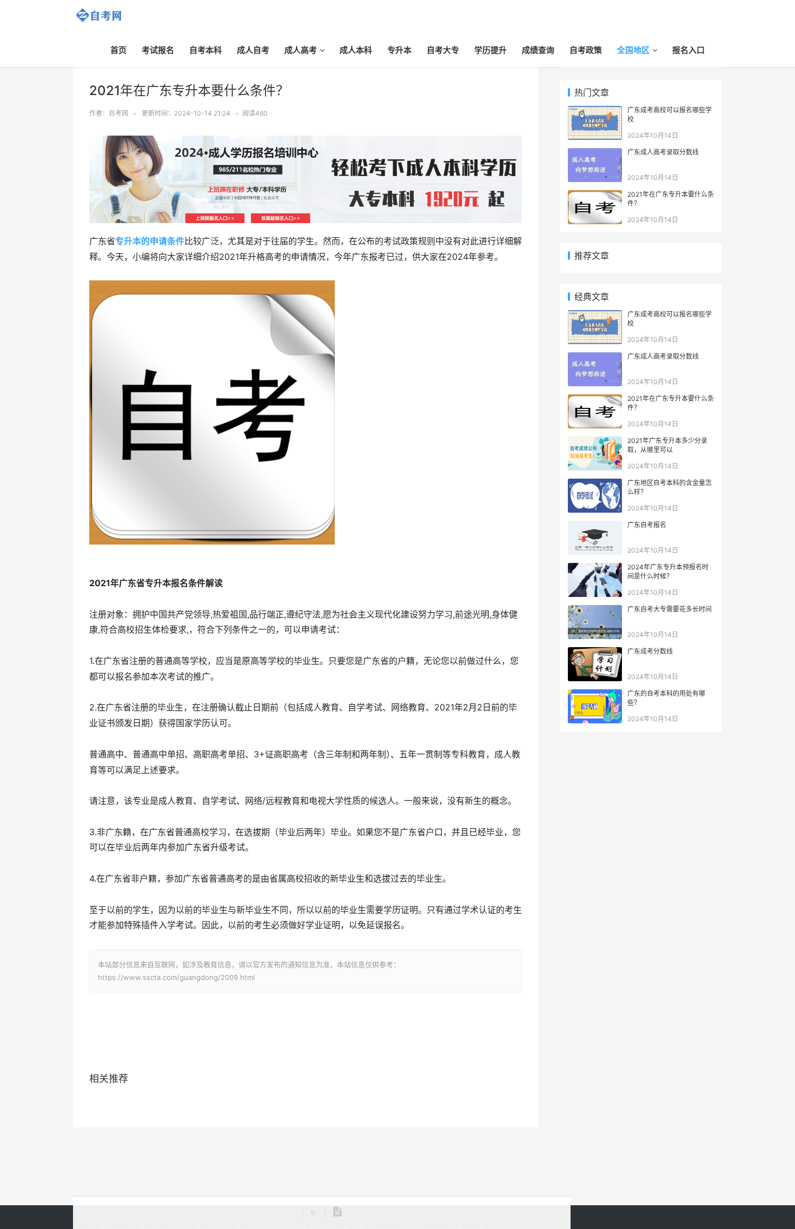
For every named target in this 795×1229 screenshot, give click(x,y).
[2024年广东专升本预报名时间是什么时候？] (595, 569)
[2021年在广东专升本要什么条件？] (595, 196)
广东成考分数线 (650, 651)
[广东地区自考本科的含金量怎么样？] (595, 484)
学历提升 (490, 50)
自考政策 (585, 50)
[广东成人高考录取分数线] (595, 154)
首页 (118, 50)
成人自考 (253, 50)
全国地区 (633, 50)
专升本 (399, 50)
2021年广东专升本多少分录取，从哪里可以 (667, 445)
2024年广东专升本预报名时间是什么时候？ (667, 571)
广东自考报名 (646, 525)
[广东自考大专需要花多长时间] (595, 611)
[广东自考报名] (595, 526)
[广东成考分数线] (595, 653)
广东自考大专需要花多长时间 (669, 609)
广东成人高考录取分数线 (663, 152)
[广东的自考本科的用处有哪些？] (595, 695)
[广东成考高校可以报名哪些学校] (595, 112)
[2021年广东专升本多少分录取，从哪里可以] (595, 442)
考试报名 (158, 50)
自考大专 (443, 50)
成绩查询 (538, 50)
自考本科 (205, 50)
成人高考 (300, 50)
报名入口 (688, 50)
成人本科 (356, 50)
